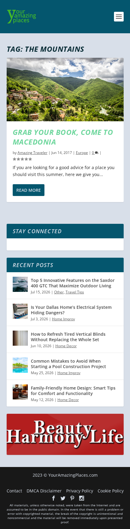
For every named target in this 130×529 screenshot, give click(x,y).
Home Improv (63, 319)
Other (59, 292)
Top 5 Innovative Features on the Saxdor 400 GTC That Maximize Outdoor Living (73, 283)
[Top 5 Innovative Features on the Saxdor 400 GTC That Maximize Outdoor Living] (20, 284)
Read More (28, 190)
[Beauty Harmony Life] (65, 453)
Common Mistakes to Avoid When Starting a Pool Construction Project (68, 363)
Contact (14, 491)
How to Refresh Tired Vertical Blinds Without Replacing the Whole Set (68, 336)
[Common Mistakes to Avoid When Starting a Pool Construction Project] (20, 365)
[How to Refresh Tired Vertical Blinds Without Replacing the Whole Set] (20, 338)
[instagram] (81, 498)
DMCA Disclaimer (44, 491)
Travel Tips (75, 292)
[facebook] (53, 498)
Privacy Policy (79, 491)
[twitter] (62, 498)
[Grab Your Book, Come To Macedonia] (65, 89)
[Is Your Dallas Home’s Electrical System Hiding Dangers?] (20, 311)
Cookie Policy (111, 491)
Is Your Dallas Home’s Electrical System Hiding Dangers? (71, 309)
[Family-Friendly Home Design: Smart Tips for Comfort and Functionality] (20, 392)
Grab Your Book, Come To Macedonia (63, 136)
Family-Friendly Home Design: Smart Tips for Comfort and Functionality (73, 390)
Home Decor (66, 345)
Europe (82, 152)
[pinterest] (72, 498)
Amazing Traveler (32, 152)
